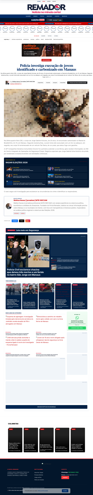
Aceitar (65, 490)
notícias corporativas (17, 39)
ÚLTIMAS (39, 1)
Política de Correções (39, 479)
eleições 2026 (48, 39)
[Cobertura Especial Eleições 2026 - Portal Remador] (37, 20)
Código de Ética (37, 477)
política (37, 39)
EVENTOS (57, 16)
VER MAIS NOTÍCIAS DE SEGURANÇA (46, 406)
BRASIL (44, 1)
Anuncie (65, 477)
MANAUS (35, 16)
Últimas (56, 35)
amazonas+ (26, 39)
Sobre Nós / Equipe (38, 472)
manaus (32, 39)
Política (50, 35)
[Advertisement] (68, 246)
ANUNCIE (54, 1)
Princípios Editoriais (38, 474)
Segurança (34, 230)
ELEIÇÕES (28, 16)
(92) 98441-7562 (73, 472)
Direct (28, 220)
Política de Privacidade (43, 490)
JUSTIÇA (48, 1)
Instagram (16, 213)
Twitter (21, 220)
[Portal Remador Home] (46, 464)
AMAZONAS (49, 16)
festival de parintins (58, 39)
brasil (42, 39)
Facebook (23, 213)
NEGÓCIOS (64, 16)
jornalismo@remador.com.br (72, 474)
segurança (6, 39)
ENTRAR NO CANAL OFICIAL (77, 327)
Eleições (43, 35)
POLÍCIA (42, 16)
